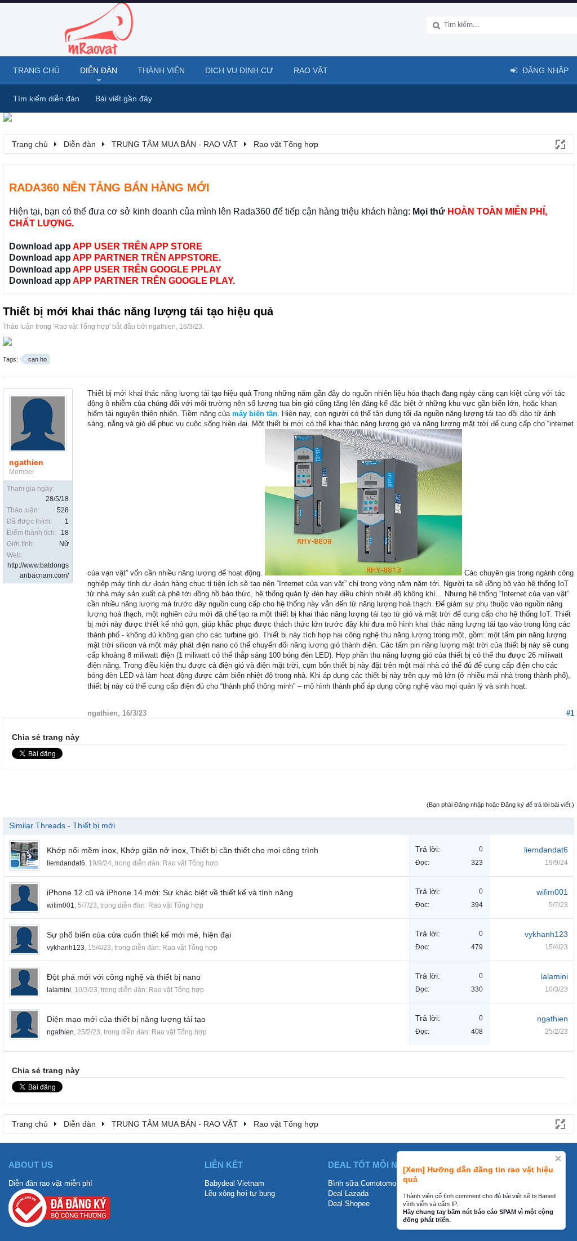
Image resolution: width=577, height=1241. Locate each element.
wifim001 (60, 905)
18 (65, 533)
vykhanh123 (66, 948)
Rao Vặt (311, 70)
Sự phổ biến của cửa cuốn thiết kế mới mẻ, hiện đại (139, 934)
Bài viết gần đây (123, 98)
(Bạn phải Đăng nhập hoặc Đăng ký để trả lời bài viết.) (500, 804)
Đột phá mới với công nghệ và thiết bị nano (124, 976)
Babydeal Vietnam (234, 1183)
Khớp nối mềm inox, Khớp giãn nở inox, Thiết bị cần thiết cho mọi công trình (182, 850)
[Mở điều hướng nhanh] (559, 143)
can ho (37, 359)
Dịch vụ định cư (239, 70)
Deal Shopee (349, 1203)
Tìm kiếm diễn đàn (46, 98)
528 (63, 510)
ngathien (162, 327)
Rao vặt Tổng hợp (81, 327)
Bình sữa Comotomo (362, 1183)
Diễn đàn (98, 70)
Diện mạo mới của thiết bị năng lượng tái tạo (126, 1019)
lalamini (59, 990)
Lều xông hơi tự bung (240, 1193)
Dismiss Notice (558, 1158)
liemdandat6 (66, 863)
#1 (570, 713)
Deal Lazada (348, 1193)
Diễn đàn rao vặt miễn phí (50, 1183)
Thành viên (161, 70)
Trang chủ (36, 70)
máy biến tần (254, 413)
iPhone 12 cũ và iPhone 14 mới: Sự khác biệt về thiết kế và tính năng (170, 892)
